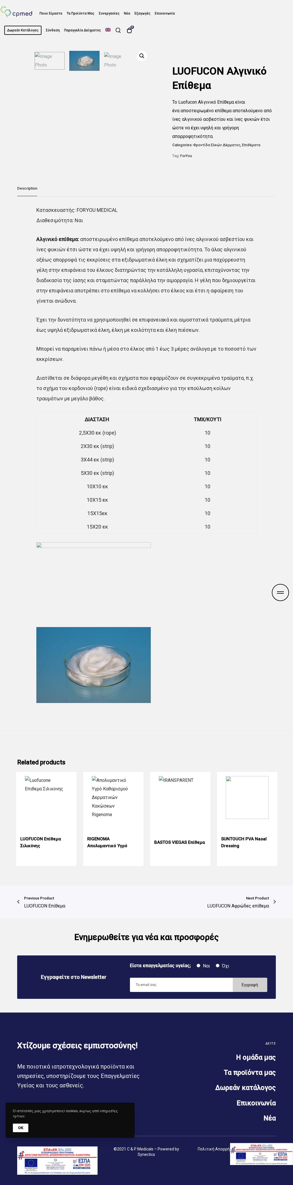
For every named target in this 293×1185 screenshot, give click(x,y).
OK (20, 1128)
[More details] (280, 592)
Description (27, 188)
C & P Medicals (140, 1149)
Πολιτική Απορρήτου (217, 1149)
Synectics (146, 1154)
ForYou (186, 156)
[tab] (27, 188)
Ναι (206, 966)
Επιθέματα (251, 145)
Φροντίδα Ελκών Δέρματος (216, 145)
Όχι (225, 966)
